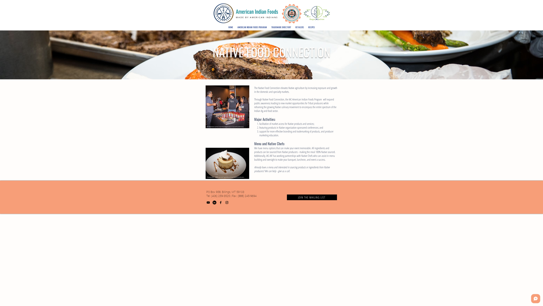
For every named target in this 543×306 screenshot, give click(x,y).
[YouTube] (208, 202)
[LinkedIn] (214, 202)
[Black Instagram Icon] (227, 202)
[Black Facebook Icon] (221, 202)
